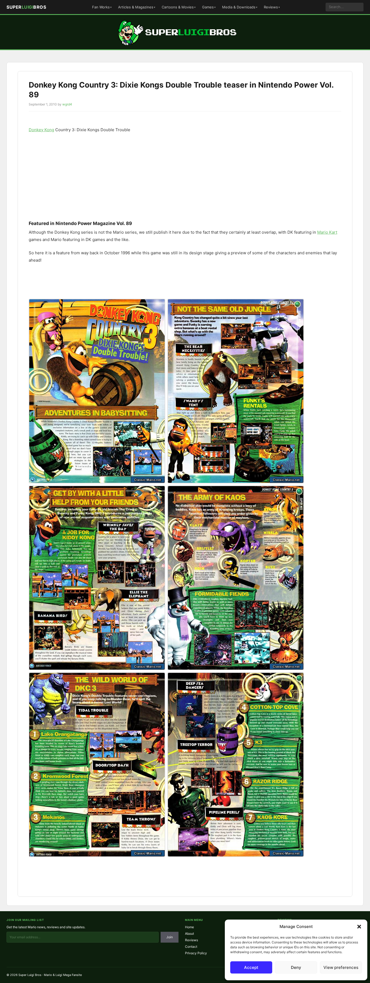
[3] (97, 578)
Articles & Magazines (135, 7)
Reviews (271, 7)
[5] (97, 764)
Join (169, 937)
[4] (235, 578)
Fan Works (101, 7)
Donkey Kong (41, 129)
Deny (296, 967)
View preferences (340, 967)
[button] (359, 926)
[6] (235, 764)
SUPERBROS (26, 7)
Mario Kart (327, 232)
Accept (251, 967)
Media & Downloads (238, 7)
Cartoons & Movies (178, 7)
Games (208, 7)
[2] (235, 391)
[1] (97, 391)
